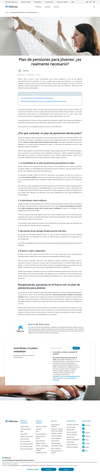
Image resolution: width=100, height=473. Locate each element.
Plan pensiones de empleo (40, 437)
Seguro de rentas (40, 440)
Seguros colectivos (41, 443)
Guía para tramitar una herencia (57, 451)
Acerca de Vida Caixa (38, 324)
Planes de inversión (25, 441)
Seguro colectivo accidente (40, 449)
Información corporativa (11, 2)
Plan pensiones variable (26, 446)
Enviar (76, 348)
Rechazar (48, 469)
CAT (90, 2)
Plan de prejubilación (41, 434)
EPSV (21, 431)
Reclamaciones (70, 429)
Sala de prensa (49, 2)
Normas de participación (73, 439)
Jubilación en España (56, 433)
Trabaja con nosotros (62, 2)
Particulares (38, 6)
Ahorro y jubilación (56, 448)
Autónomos (47, 6)
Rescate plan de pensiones (55, 425)
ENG (94, 2)
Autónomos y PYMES (41, 426)
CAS (87, 2)
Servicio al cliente (71, 427)
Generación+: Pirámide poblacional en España (57, 430)
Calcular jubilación (55, 438)
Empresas (56, 6)
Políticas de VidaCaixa (72, 447)
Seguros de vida (24, 426)
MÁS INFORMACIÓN (13, 465)
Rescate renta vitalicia (56, 445)
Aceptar (66, 469)
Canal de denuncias (72, 432)
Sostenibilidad (37, 2)
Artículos (7, 12)
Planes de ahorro (24, 439)
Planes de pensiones (25, 429)
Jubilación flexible (55, 443)
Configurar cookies (33, 469)
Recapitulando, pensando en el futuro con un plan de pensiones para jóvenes (43, 101)
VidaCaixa (26, 70)
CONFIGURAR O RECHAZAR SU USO (30, 465)
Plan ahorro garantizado (26, 449)
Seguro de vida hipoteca (26, 436)
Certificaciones (70, 442)
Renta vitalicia (24, 434)
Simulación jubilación (56, 435)
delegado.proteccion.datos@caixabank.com (66, 376)
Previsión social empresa (42, 445)
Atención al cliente (25, 2)
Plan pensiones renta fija (26, 444)
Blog (73, 2)
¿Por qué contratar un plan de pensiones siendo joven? (37, 98)
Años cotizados (55, 440)
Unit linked (38, 429)
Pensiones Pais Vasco (41, 452)
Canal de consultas (71, 434)
